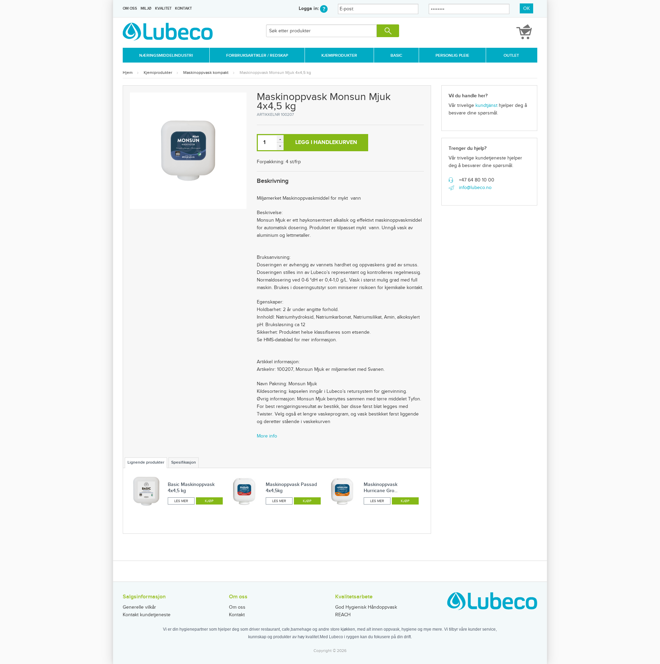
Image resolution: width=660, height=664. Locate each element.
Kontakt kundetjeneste (146, 615)
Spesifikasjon (183, 462)
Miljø (146, 8)
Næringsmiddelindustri (166, 55)
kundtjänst (486, 105)
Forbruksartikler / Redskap (257, 55)
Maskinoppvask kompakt (206, 72)
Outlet (511, 55)
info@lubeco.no (475, 187)
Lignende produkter (146, 462)
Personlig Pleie (452, 55)
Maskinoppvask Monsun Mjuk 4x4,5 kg (275, 72)
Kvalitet (163, 8)
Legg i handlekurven (326, 142)
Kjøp (209, 501)
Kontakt (183, 8)
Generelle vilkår (139, 607)
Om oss (130, 8)
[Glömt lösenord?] (324, 8)
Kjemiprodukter (339, 55)
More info (267, 436)
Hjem (128, 72)
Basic (396, 55)
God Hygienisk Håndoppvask (366, 607)
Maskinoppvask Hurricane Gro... (380, 488)
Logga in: (309, 8)
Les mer (181, 501)
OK (526, 8)
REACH (343, 615)
